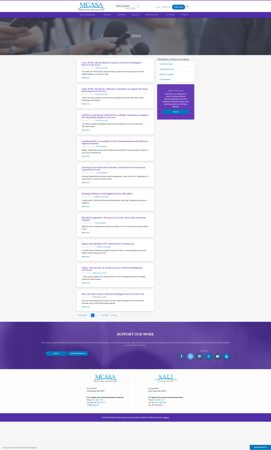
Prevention (184, 15)
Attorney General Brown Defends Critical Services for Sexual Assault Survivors (113, 168)
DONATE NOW (178, 7)
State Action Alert (101, 68)
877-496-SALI (161, 402)
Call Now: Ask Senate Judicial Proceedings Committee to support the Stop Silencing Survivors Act (115, 116)
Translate (132, 9)
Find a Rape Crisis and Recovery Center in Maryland (19, 447)
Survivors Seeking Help (87, 15)
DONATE (56, 353)
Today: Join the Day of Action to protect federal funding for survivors (112, 268)
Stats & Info (135, 15)
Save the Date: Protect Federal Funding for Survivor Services (113, 294)
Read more (86, 78)
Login (158, 7)
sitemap (166, 417)
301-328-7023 (97, 400)
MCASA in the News (102, 197)
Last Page (114, 315)
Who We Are (121, 15)
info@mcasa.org (93, 405)
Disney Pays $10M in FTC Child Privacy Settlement (108, 243)
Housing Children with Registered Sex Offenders (107, 193)
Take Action (107, 15)
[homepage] (91, 6)
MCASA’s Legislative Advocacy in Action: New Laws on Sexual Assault (114, 218)
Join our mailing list (78, 353)
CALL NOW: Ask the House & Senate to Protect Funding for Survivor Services (112, 63)
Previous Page (82, 315)
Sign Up (175, 112)
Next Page (105, 315)
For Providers (170, 15)
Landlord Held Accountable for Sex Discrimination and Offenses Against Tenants (115, 142)
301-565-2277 (159, 400)
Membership (166, 7)
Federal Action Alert (99, 273)
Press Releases (101, 146)
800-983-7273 (99, 402)
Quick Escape (260, 447)
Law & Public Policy (151, 15)
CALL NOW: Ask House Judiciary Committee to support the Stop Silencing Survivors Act (114, 90)
